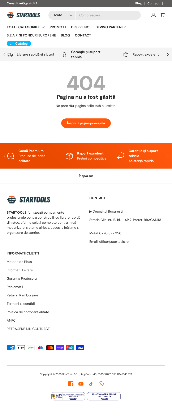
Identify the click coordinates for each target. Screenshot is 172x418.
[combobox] (94, 15)
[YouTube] (80, 383)
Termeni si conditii (21, 303)
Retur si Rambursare (22, 295)
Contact (153, 3)
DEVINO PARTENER (110, 27)
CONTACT (83, 35)
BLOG (65, 35)
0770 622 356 (110, 233)
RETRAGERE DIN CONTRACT (28, 329)
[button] (162, 15)
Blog (138, 3)
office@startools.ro (114, 241)
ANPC (11, 320)
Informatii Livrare (20, 270)
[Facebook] (70, 383)
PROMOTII (58, 27)
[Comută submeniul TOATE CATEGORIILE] (43, 27)
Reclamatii (15, 287)
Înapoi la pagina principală (86, 123)
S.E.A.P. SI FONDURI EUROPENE (31, 35)
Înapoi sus (86, 176)
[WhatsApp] (101, 383)
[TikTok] (91, 383)
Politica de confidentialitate (28, 312)
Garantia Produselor (22, 278)
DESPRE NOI (80, 27)
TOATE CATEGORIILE (23, 27)
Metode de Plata (19, 262)
